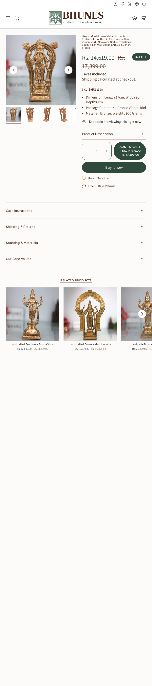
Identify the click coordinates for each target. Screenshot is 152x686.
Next (68, 70)
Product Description (97, 133)
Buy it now (114, 167)
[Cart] (143, 17)
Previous (13, 70)
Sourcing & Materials (22, 243)
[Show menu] (8, 17)
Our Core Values (18, 259)
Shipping (89, 79)
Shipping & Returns (20, 227)
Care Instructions (19, 211)
